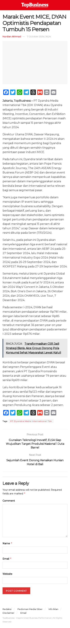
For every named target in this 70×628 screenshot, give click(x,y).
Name (7, 543)
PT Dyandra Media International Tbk (31, 421)
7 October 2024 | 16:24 (39, 36)
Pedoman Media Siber (30, 609)
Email (7, 558)
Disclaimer (8, 612)
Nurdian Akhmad (12, 36)
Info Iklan (53, 609)
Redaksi (7, 609)
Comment (9, 500)
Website (7, 573)
